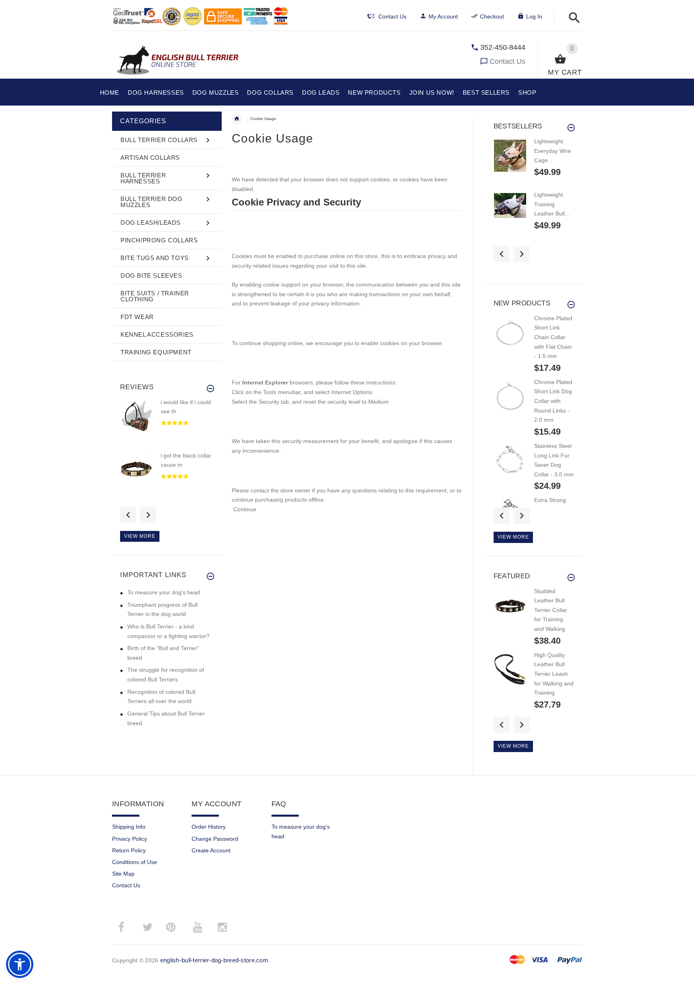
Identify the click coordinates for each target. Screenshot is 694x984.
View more (139, 536)
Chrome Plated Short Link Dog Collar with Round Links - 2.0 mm (553, 401)
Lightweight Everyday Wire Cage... (552, 150)
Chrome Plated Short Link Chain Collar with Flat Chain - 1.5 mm (553, 337)
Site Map (123, 873)
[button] (572, 18)
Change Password (215, 839)
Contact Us (507, 61)
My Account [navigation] (443, 16)
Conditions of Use (134, 862)
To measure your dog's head (163, 592)
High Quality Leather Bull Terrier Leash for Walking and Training (554, 674)
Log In (534, 16)
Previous (128, 515)
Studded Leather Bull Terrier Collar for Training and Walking (550, 610)
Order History (209, 826)
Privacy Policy (129, 839)
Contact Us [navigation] (392, 16)
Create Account (211, 850)
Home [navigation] (237, 119)
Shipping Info (128, 826)
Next (148, 515)
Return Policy (129, 850)
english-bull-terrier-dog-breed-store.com (214, 960)
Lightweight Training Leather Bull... (551, 204)
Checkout (492, 16)
